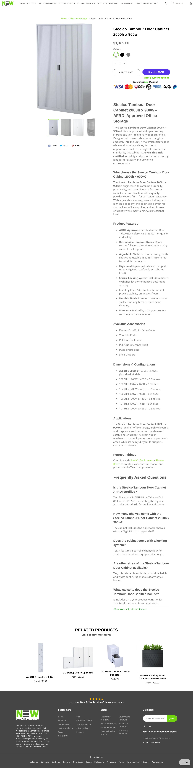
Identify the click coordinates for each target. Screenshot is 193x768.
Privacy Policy (82, 728)
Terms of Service (83, 724)
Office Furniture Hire (146, 3)
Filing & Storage (85, 3)
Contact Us (63, 736)
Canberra (56, 762)
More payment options (156, 77)
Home (63, 18)
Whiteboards (127, 3)
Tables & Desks (27, 3)
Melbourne (99, 762)
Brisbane (45, 762)
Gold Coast (78, 762)
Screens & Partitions (107, 3)
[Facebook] (144, 726)
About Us (62, 720)
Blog (78, 716)
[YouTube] (150, 726)
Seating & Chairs (46, 3)
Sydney (146, 762)
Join (172, 718)
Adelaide (34, 762)
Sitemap (80, 732)
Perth (121, 762)
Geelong (66, 762)
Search (61, 732)
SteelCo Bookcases (141, 460)
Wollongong (157, 762)
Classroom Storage (78, 18)
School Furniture (107, 727)
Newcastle (111, 762)
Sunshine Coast (133, 762)
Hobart (88, 762)
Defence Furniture (108, 723)
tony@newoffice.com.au (159, 738)
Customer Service (84, 720)
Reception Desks (67, 3)
